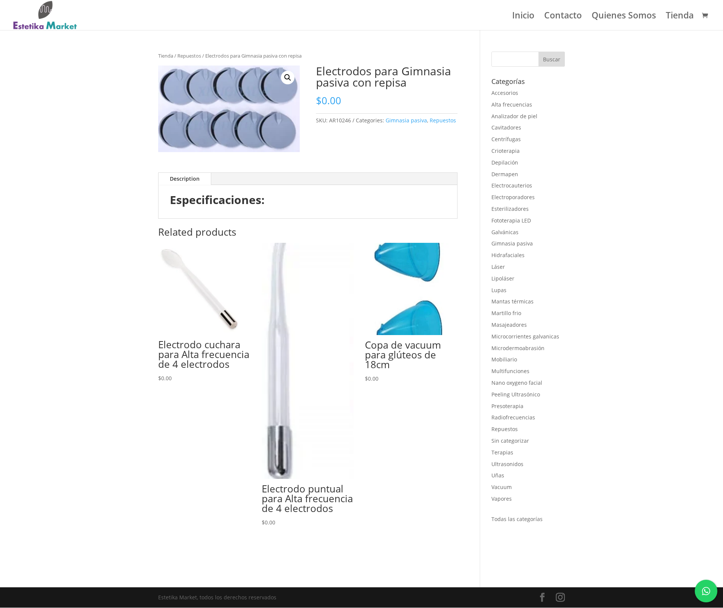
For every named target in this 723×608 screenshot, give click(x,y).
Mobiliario (504, 359)
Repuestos (189, 55)
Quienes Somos (624, 16)
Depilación (504, 162)
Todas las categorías (517, 519)
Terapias (502, 452)
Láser (498, 266)
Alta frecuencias (511, 104)
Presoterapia (507, 406)
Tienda (680, 16)
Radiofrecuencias (513, 417)
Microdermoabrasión (518, 348)
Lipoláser (502, 278)
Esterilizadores (510, 208)
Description (185, 178)
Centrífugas (506, 139)
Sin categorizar (510, 440)
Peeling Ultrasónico (515, 394)
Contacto (563, 16)
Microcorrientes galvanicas (525, 336)
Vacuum (501, 487)
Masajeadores (509, 324)
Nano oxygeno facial (516, 382)
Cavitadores (506, 127)
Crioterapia (505, 150)
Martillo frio (506, 313)
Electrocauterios (511, 185)
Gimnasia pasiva (406, 120)
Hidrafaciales (508, 255)
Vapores (501, 498)
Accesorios (504, 92)
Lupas (498, 290)
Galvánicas (505, 232)
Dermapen (504, 174)
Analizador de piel (514, 116)
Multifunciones (510, 371)
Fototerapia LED (511, 220)
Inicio (523, 16)
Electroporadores (513, 197)
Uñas (497, 475)
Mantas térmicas (512, 301)
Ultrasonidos (507, 464)
